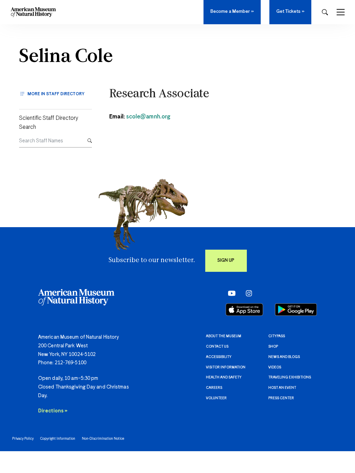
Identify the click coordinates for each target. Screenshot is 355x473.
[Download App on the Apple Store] (244, 309)
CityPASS (276, 336)
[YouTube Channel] (230, 293)
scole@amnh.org (148, 116)
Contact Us (217, 346)
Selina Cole (66, 57)
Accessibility (219, 357)
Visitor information (225, 367)
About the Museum (223, 336)
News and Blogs (284, 357)
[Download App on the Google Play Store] (296, 309)
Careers (214, 388)
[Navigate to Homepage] (33, 12)
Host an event (282, 388)
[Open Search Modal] (325, 12)
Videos (274, 367)
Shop (273, 346)
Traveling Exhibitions (289, 377)
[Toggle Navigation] (341, 12)
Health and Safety (224, 377)
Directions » (53, 411)
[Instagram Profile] (247, 293)
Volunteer (216, 398)
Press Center (281, 398)
